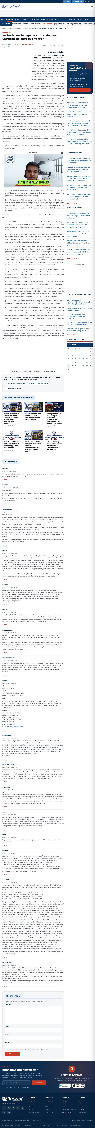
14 (83, 359)
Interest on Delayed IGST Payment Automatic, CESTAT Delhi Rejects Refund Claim (79, 160)
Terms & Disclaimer (87, 1120)
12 (76, 359)
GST (56, 19)
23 (90, 362)
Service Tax (25, 19)
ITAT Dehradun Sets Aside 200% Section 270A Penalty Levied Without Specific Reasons (78, 178)
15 (87, 359)
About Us (81, 1101)
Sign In (88, 1)
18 (72, 362)
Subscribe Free (39, 1083)
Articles (18, 28)
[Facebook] (4, 1108)
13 (79, 359)
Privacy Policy (76, 1120)
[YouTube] (13, 1108)
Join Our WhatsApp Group (16, 383)
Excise (43, 19)
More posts (71, 148)
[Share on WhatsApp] (58, 45)
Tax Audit (38, 371)
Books (68, 1)
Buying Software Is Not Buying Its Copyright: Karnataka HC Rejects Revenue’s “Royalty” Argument (48, 24)
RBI (75, 19)
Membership (83, 1112)
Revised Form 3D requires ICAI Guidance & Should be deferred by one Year (29, 37)
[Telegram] (9, 1112)
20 (79, 362)
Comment (8, 1004)
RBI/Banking (49, 1107)
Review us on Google (15, 388)
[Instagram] (22, 1108)
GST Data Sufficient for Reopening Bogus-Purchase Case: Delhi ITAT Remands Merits (79, 196)
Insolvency (48, 1110)
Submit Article (83, 1104)
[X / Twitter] (9, 1108)
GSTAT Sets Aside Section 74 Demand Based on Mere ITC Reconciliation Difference (77, 105)
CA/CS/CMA (49, 1112)
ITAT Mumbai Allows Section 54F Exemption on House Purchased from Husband (78, 234)
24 (68, 366)
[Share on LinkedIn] (54, 45)
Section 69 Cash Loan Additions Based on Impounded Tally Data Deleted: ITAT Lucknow (79, 252)
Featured (30, 44)
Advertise (82, 1107)
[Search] (93, 19)
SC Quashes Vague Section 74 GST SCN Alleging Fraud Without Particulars (78, 216)
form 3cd (15, 371)
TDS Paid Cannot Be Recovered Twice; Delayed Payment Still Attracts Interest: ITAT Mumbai (78, 123)
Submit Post (78, 1)
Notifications (66, 1101)
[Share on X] (50, 45)
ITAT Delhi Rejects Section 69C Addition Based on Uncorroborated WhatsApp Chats (79, 243)
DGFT (70, 19)
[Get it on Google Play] (65, 1085)
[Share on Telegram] (62, 45)
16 (90, 359)
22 (87, 362)
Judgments (65, 1107)
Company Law (35, 19)
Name (7, 1026)
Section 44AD (27, 371)
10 (68, 359)
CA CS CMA (63, 19)
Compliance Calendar (69, 1110)
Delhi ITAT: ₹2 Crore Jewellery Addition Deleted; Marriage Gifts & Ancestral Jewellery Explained (79, 141)
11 (72, 359)
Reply (5, 479)
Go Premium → (79, 90)
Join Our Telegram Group (39, 383)
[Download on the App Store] (78, 1085)
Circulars (65, 1104)
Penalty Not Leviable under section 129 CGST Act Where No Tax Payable (79, 114)
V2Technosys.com (37, 1120)
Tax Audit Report (50, 371)
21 (83, 362)
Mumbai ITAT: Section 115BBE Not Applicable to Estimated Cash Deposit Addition (78, 169)
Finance (85, 19)
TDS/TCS (31, 1110)
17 (68, 362)
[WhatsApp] (4, 1112)
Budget (17, 19)
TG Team (8, 44)
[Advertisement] (16, 69)
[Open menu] (92, 6)
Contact (81, 1110)
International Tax (34, 1112)
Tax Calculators (66, 1112)
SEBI (79, 19)
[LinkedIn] (18, 1108)
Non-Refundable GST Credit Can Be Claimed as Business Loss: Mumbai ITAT (79, 187)
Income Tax (9, 19)
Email (7, 1034)
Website (7, 1042)
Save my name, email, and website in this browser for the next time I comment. (28, 1050)
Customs (50, 19)
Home (2, 19)
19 (76, 362)
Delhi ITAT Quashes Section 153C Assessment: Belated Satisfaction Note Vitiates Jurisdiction (79, 132)
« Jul (68, 373)
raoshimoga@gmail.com (15, 727)
